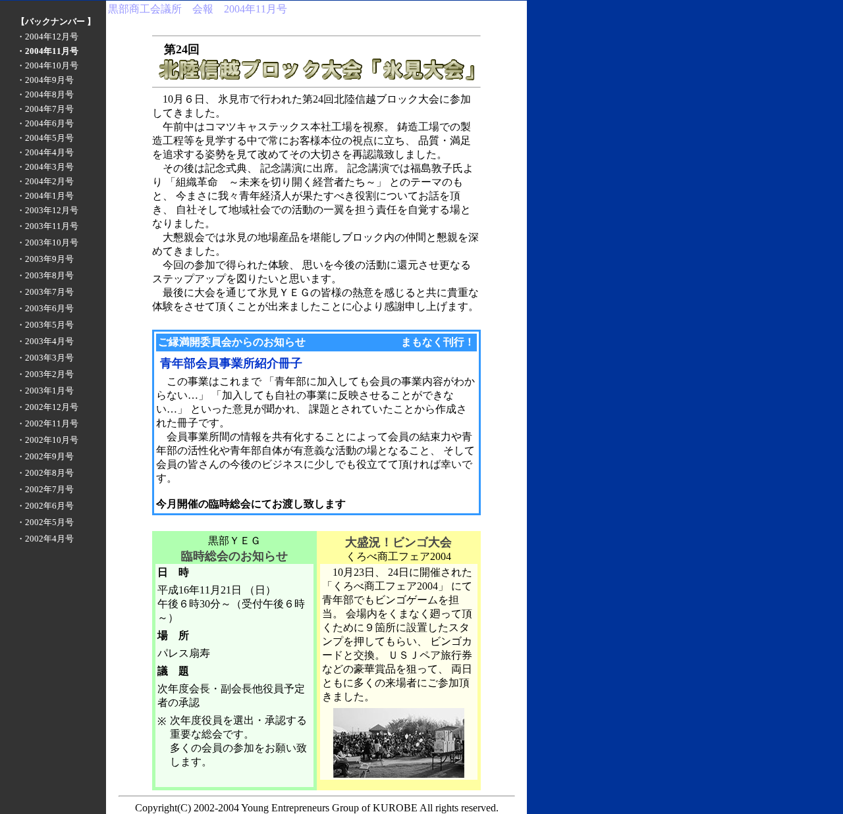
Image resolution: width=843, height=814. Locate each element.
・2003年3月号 (45, 358)
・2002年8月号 (45, 473)
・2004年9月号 (45, 80)
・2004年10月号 (47, 65)
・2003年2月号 (45, 374)
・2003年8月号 (45, 275)
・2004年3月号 (45, 167)
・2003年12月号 (47, 210)
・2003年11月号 (47, 226)
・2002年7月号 (45, 489)
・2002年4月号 (45, 539)
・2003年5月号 (45, 325)
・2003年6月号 (45, 308)
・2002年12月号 (47, 407)
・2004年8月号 (45, 94)
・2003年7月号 (45, 292)
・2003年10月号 (47, 242)
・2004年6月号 (45, 123)
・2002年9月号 (45, 456)
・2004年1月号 (45, 196)
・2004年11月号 (47, 51)
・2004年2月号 (45, 181)
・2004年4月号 (45, 152)
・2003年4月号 (45, 341)
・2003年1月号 (45, 390)
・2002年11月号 (47, 423)
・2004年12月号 (47, 36)
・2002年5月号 (45, 522)
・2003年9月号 (45, 259)
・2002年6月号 (45, 506)
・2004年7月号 (45, 109)
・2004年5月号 (45, 138)
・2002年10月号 (47, 440)
